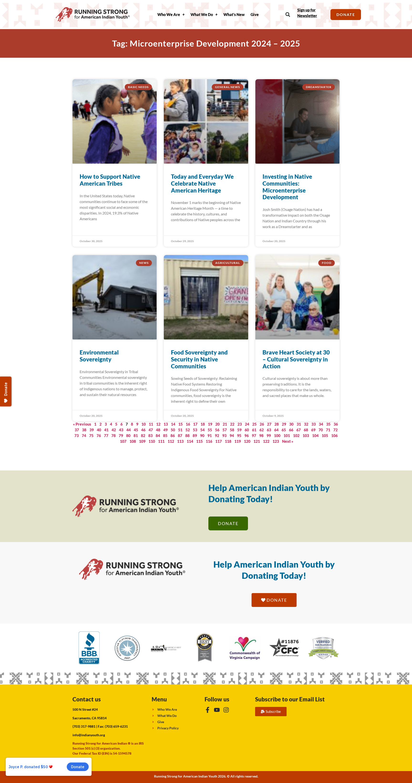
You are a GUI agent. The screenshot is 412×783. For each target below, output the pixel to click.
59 (239, 430)
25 (254, 424)
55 (210, 430)
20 (217, 424)
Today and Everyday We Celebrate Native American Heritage (202, 183)
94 (232, 435)
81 (136, 435)
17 (195, 424)
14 (173, 424)
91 (209, 435)
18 (203, 424)
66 (291, 430)
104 (315, 435)
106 (334, 435)
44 (128, 430)
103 (306, 435)
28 (276, 424)
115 (199, 441)
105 (325, 435)
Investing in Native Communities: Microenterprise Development (287, 186)
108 (132, 441)
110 (152, 441)
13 (166, 424)
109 (142, 441)
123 (276, 441)
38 (84, 430)
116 (209, 441)
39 (91, 430)
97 (254, 435)
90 (202, 435)
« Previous (82, 424)
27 (269, 424)
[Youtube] (217, 710)
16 (188, 424)
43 (121, 430)
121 (256, 441)
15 (180, 424)
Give (255, 14)
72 (335, 430)
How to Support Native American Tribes (110, 180)
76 (99, 435)
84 (158, 435)
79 (121, 435)
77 (106, 435)
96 (246, 435)
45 (136, 430)
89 (195, 435)
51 (180, 430)
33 (313, 424)
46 (143, 430)
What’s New (234, 14)
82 (143, 435)
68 (306, 430)
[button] (287, 14)
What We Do (202, 14)
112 (171, 441)
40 (99, 430)
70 (321, 430)
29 (284, 424)
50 (173, 430)
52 (187, 430)
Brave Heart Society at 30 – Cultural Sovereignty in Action (296, 359)
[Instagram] (226, 710)
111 (161, 441)
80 (128, 435)
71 (328, 430)
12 (158, 424)
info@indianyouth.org (88, 735)
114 (190, 441)
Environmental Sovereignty (99, 356)
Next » (287, 441)
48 (158, 430)
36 (336, 424)
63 (269, 430)
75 (91, 435)
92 (217, 435)
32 (306, 424)
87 (180, 435)
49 (165, 430)
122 (266, 441)
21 (225, 424)
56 (217, 430)
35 (328, 424)
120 (247, 441)
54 (202, 430)
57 (224, 430)
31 (299, 424)
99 (269, 435)
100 (277, 435)
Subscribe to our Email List (290, 699)
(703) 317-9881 (83, 726)
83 (150, 435)
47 (151, 430)
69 (313, 430)
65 (284, 430)
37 (77, 430)
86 (172, 435)
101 (286, 435)
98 (261, 435)
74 (84, 435)
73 (76, 435)
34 (321, 424)
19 (210, 424)
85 (165, 435)
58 (232, 430)
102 (296, 435)
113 (180, 441)
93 (224, 435)
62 (261, 430)
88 (187, 435)
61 (254, 430)
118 (228, 441)
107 (123, 441)
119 (237, 441)
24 (247, 424)
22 (232, 424)
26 (262, 424)
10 (143, 424)
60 (247, 430)
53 (195, 430)
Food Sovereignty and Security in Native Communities (199, 359)
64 (276, 430)
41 (106, 430)
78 (113, 435)
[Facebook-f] (208, 710)
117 (218, 441)
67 (298, 430)
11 (151, 424)
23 (239, 424)
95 (239, 435)
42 (114, 430)
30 (291, 424)
